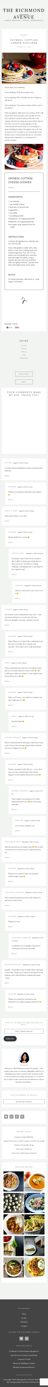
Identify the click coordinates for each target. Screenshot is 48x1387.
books (24, 1318)
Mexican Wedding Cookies (24, 1363)
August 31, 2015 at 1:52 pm (20, 609)
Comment (24, 358)
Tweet (24, 348)
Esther (8, 463)
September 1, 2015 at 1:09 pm (32, 585)
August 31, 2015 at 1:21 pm (20, 463)
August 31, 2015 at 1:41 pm (24, 532)
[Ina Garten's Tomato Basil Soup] (34, 1181)
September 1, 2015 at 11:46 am (34, 553)
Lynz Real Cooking (14, 892)
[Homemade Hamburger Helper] (34, 1224)
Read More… (27, 1082)
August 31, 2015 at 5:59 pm (25, 692)
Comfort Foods (24, 1359)
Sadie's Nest (11, 511)
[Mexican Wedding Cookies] (13, 1203)
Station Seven (35, 1382)
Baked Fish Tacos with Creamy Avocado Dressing (24, 1141)
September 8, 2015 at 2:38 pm (26, 916)
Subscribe (10, 1039)
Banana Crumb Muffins (24, 1137)
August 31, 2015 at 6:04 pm (30, 737)
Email (24, 352)
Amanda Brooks (13, 737)
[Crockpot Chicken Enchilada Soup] (13, 1267)
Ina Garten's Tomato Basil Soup (24, 1355)
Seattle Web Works (36, 1380)
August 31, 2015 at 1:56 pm (25, 636)
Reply (7, 476)
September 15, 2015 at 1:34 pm (31, 965)
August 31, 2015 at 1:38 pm (26, 511)
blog (24, 1314)
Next (24, 382)
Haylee (8, 609)
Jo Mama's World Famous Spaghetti (24, 1351)
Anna (7, 663)
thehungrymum (13, 842)
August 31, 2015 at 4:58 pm (18, 663)
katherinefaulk (13, 964)
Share (24, 345)
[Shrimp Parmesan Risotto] (34, 1203)
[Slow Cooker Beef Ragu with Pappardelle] (34, 1267)
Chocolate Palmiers (24, 1149)
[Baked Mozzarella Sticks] (13, 1246)
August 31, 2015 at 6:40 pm (32, 820)
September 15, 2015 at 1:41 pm (25, 994)
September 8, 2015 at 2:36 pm (33, 892)
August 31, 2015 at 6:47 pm (26, 716)
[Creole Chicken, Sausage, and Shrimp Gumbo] (13, 1224)
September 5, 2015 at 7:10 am (30, 842)
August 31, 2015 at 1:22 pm (25, 487)
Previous (24, 374)
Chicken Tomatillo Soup (24, 1145)
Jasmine (12, 487)
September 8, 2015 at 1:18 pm (25, 868)
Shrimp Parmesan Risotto (24, 1367)
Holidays (24, 1322)
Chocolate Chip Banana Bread (24, 1153)
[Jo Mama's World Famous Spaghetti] (13, 1181)
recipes (24, 35)
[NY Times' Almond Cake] (34, 1246)
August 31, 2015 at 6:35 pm (25, 764)
